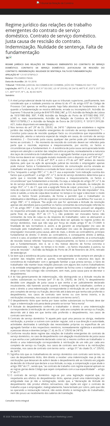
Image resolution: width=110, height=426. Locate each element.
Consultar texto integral (17, 400)
